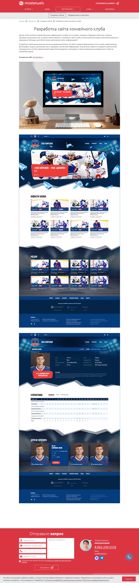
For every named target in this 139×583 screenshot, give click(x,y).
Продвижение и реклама (78, 15)
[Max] (97, 558)
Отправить (45, 567)
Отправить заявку (105, 3)
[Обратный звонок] (129, 557)
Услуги (28, 9)
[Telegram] (101, 558)
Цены (47, 9)
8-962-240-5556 (105, 547)
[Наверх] (12, 573)
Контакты (109, 9)
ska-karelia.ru (38, 57)
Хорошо (128, 579)
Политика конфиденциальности (96, 580)
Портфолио (67, 9)
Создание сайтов (57, 15)
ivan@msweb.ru (101, 553)
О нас (89, 9)
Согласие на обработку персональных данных (46, 561)
